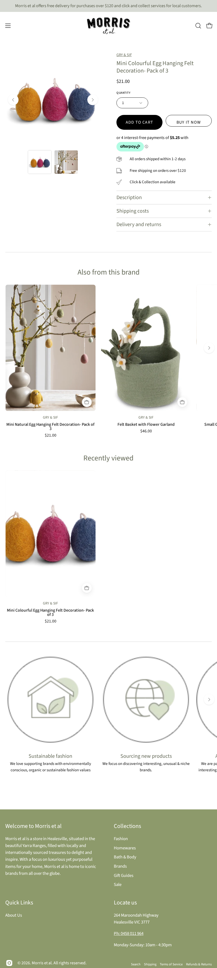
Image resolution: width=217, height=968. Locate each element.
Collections (127, 826)
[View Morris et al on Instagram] (9, 963)
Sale (117, 884)
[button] (198, 25)
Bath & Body (125, 857)
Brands (120, 866)
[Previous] (13, 100)
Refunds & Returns (199, 964)
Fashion (121, 839)
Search (136, 964)
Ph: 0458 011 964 (128, 933)
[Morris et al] (108, 25)
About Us (13, 915)
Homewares (125, 848)
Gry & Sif (124, 55)
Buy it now (189, 122)
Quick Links (19, 903)
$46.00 (146, 431)
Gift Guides (123, 875)
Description (129, 197)
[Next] (92, 100)
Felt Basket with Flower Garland (146, 425)
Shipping (150, 964)
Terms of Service (171, 964)
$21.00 (50, 435)
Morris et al (42, 963)
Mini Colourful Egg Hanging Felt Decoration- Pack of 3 (50, 612)
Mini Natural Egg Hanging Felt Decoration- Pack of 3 (50, 427)
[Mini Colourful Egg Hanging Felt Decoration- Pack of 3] (40, 162)
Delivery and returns (138, 224)
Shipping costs (132, 211)
